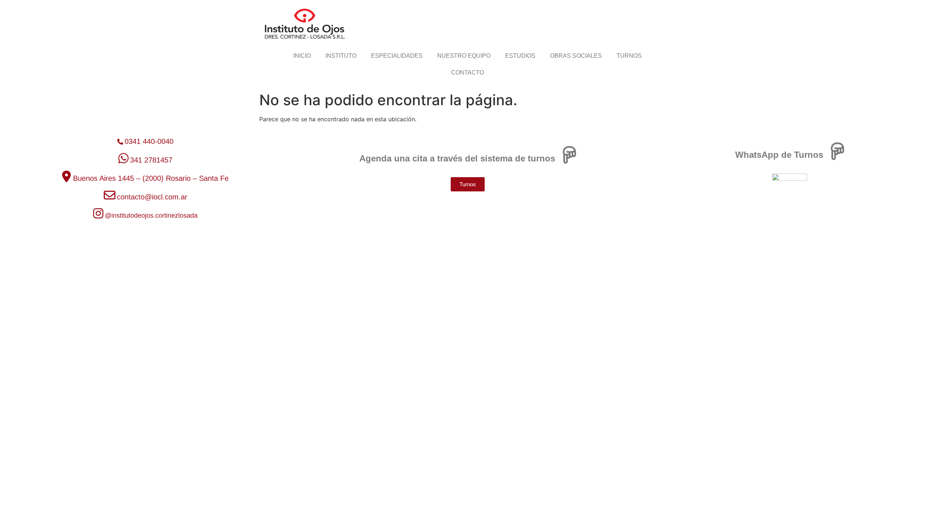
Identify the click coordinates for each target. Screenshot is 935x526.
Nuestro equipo (464, 56)
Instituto (340, 56)
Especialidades (397, 56)
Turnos (629, 56)
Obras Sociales (576, 56)
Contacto (467, 72)
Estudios (520, 56)
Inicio (302, 56)
